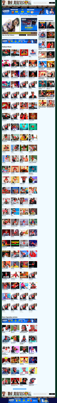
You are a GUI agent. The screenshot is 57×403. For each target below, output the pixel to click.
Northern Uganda (33, 7)
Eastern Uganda (51, 7)
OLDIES (40, 6)
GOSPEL (45, 6)
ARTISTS (10, 6)
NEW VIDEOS (24, 6)
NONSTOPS (51, 6)
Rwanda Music (15, 7)
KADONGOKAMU (33, 6)
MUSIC (4, 6)
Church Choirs (24, 7)
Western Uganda (42, 7)
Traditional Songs (6, 7)
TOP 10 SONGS (16, 6)
